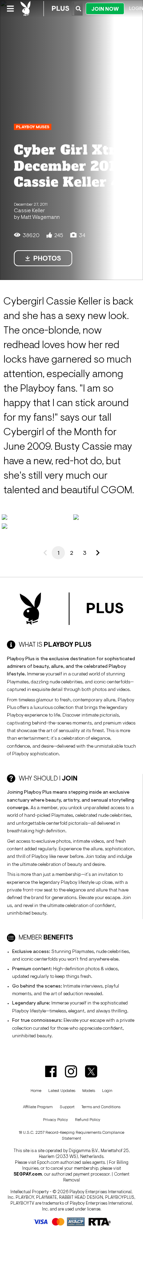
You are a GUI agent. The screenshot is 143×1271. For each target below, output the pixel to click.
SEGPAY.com (28, 1174)
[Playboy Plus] (44, 8)
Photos (47, 258)
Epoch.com (48, 1162)
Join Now (105, 8)
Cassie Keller (29, 210)
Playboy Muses (32, 127)
